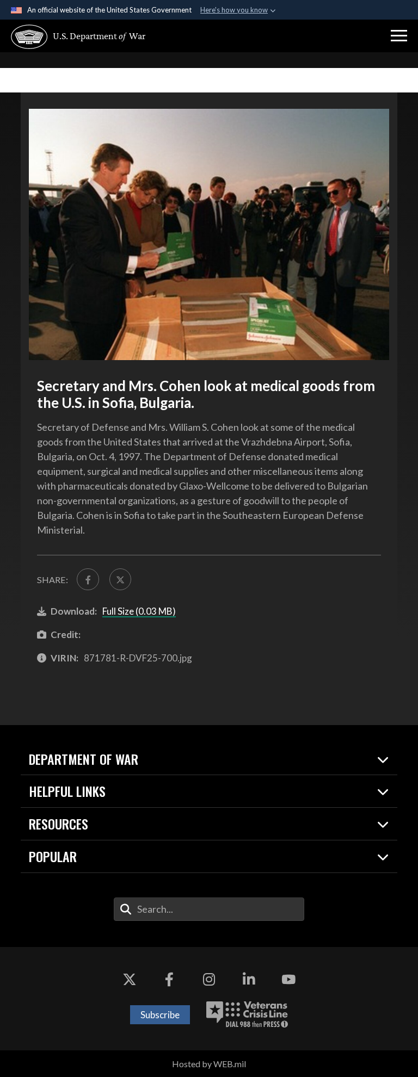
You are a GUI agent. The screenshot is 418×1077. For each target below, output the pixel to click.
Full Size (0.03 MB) (139, 611)
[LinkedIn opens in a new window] (248, 979)
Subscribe (160, 1014)
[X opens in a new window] (129, 979)
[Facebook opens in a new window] (169, 979)
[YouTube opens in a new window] (288, 979)
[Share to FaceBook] (88, 579)
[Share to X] (120, 579)
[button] (399, 36)
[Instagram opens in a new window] (209, 979)
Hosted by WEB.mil (209, 1064)
